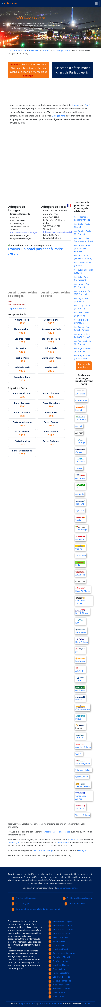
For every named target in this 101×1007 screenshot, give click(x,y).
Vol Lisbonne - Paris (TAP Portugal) (83, 293)
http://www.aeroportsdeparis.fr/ (58, 232)
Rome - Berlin (58, 941)
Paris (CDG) (73, 839)
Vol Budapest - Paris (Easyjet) (83, 271)
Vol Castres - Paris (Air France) (82, 343)
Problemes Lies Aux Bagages (80, 898)
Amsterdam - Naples (62, 921)
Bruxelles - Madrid (61, 957)
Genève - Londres (60, 961)
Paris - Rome (58, 992)
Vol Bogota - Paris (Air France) (82, 350)
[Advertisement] (52, 89)
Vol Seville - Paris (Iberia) (82, 225)
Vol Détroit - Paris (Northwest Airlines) (83, 240)
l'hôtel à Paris (63, 842)
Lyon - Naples (58, 945)
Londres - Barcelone (62, 976)
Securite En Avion (76, 903)
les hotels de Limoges (44, 850)
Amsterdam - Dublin (62, 925)
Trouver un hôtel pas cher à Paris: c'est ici (35, 250)
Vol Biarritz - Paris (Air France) (82, 232)
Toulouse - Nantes (61, 988)
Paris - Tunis (58, 996)
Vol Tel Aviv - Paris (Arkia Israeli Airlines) (82, 248)
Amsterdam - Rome (61, 933)
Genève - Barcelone (61, 980)
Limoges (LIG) (49, 831)
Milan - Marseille (60, 937)
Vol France (33, 50)
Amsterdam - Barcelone (63, 953)
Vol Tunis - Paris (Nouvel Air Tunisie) (83, 257)
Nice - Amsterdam (61, 984)
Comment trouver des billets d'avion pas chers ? (38, 909)
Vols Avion (10, 3)
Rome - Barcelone (60, 973)
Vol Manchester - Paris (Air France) (82, 335)
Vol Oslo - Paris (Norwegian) (81, 278)
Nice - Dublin (58, 969)
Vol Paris (45, 50)
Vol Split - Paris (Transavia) (81, 321)
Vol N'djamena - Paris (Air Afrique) (82, 218)
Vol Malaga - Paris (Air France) (82, 307)
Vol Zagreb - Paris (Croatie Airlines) (82, 328)
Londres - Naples (60, 965)
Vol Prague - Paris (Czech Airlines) (82, 357)
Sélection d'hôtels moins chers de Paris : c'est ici (72, 70)
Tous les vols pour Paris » (84, 365)
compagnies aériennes (67, 888)
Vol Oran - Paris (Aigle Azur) (81, 314)
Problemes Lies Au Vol (26, 898)
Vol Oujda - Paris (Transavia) (82, 300)
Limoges (75, 105)
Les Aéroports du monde (50, 1003)
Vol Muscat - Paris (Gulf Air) (82, 264)
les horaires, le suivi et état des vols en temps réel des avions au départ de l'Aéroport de (28, 70)
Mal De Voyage (22, 903)
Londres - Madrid (60, 949)
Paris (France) (64, 831)
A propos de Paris (17, 308)
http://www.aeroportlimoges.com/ (26, 232)
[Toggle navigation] (96, 3)
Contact (86, 1003)
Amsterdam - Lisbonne (63, 929)
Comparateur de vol (17, 50)
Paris (87, 105)
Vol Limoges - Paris (61, 50)
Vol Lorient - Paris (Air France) (82, 285)
